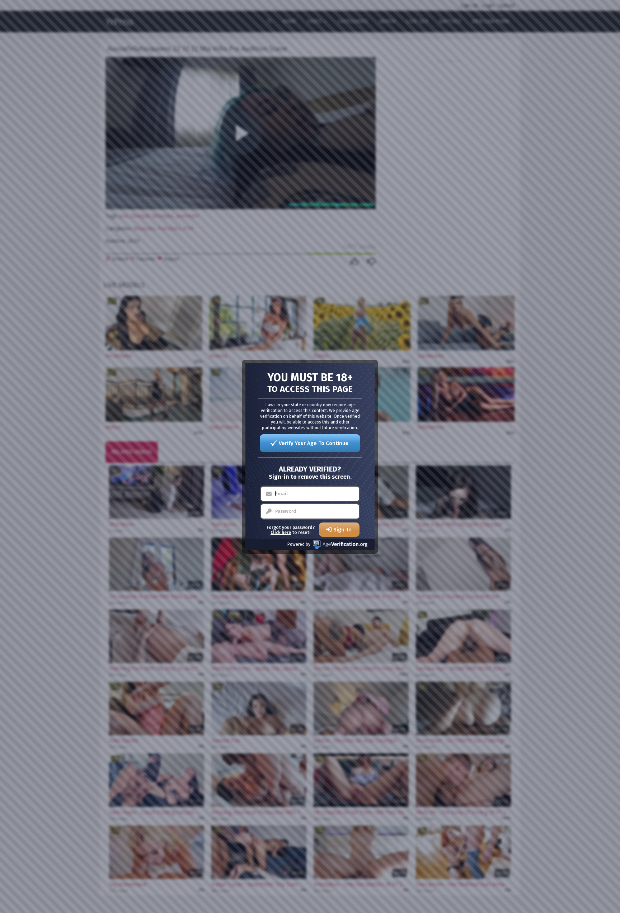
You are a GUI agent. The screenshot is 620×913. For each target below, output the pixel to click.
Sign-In (342, 529)
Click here (281, 532)
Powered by (298, 544)
